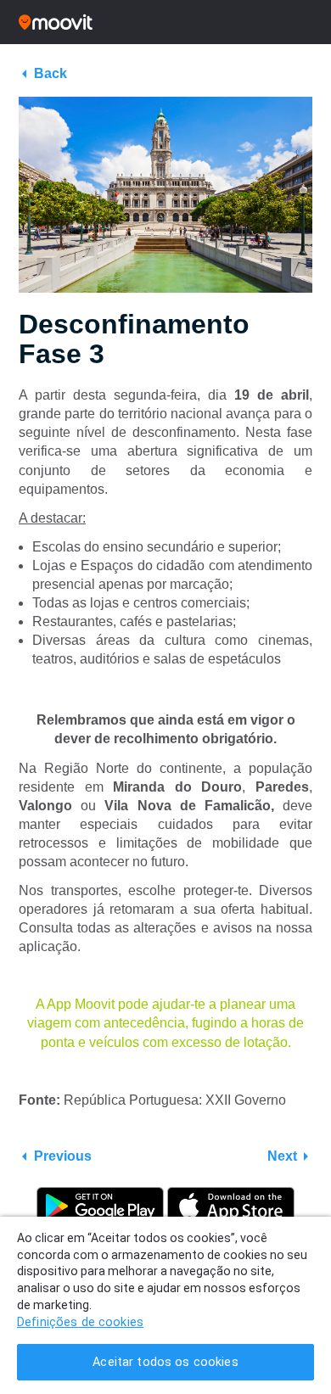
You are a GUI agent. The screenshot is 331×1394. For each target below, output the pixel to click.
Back (50, 73)
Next (282, 1156)
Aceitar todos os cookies (165, 1362)
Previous (63, 1156)
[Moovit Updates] (165, 22)
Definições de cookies (80, 1322)
